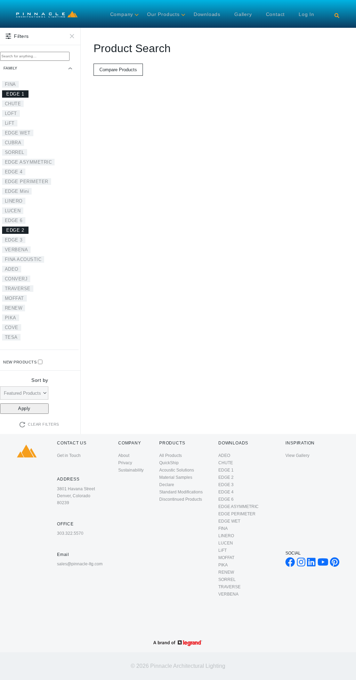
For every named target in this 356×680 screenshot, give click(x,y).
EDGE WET (18, 133)
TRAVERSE (18, 288)
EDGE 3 (14, 240)
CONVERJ (16, 278)
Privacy (125, 462)
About (123, 455)
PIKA (10, 317)
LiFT (10, 123)
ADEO (11, 269)
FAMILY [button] (10, 68)
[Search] (337, 15)
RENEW (14, 308)
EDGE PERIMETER (26, 181)
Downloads (207, 14)
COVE (11, 327)
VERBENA (16, 249)
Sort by (39, 380)
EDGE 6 (14, 220)
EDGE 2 (15, 230)
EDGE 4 (14, 171)
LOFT (11, 113)
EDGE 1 (15, 94)
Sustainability (131, 470)
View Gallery (297, 455)
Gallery (243, 14)
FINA (10, 84)
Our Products (163, 14)
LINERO (14, 201)
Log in (306, 14)
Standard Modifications (181, 492)
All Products (170, 455)
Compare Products (118, 69)
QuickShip (169, 462)
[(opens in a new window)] (290, 564)
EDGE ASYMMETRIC (28, 162)
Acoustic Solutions (176, 470)
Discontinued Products (180, 499)
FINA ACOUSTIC (23, 259)
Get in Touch (69, 455)
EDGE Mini (17, 191)
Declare (166, 484)
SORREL (14, 152)
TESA (11, 337)
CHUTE (13, 103)
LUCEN (13, 210)
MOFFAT (14, 298)
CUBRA (13, 142)
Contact (275, 14)
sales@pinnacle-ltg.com (80, 564)
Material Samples (175, 477)
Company (122, 14)
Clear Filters (43, 424)
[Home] (47, 12)
